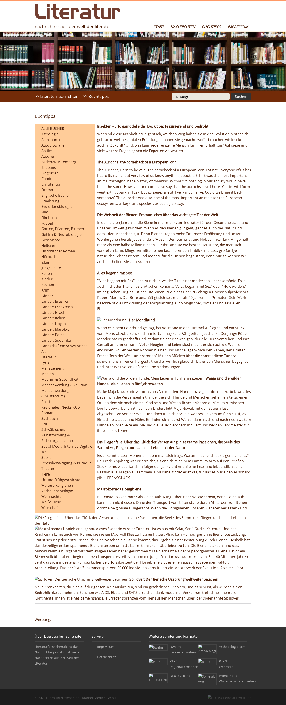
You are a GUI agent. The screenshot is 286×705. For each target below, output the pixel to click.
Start (158, 26)
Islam (45, 262)
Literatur (48, 357)
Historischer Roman (58, 251)
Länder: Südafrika (56, 340)
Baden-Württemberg (58, 161)
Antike (46, 150)
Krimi (45, 290)
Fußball (47, 223)
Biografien (50, 173)
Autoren (48, 156)
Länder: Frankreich (57, 306)
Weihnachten (52, 496)
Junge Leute (51, 267)
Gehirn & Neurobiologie (61, 234)
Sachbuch (49, 418)
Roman (47, 412)
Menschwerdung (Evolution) (64, 384)
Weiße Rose (51, 502)
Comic (46, 178)
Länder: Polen (53, 334)
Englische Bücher (55, 195)
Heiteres (48, 245)
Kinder (47, 279)
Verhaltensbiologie (57, 490)
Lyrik (45, 362)
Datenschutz (106, 657)
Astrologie (50, 134)
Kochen (47, 284)
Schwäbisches (53, 429)
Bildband (48, 167)
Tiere (45, 474)
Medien (47, 373)
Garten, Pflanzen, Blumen (62, 228)
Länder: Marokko (55, 329)
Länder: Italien (53, 318)
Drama (47, 189)
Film (44, 212)
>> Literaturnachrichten (56, 96)
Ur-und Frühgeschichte (60, 479)
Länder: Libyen (53, 323)
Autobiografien (54, 145)
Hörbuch (48, 256)
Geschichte (50, 240)
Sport (46, 457)
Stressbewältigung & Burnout (66, 463)
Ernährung (50, 200)
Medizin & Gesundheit (59, 379)
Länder (47, 295)
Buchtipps (211, 26)
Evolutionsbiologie (56, 206)
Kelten (46, 273)
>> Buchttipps (96, 96)
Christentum (52, 184)
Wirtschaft (50, 507)
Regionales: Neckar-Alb (60, 407)
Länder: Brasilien (55, 301)
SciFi (45, 424)
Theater (48, 468)
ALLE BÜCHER (52, 128)
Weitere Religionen (57, 485)
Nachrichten (182, 26)
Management (52, 368)
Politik (46, 401)
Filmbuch (49, 217)
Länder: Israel (52, 312)
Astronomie (51, 139)
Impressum (238, 26)
